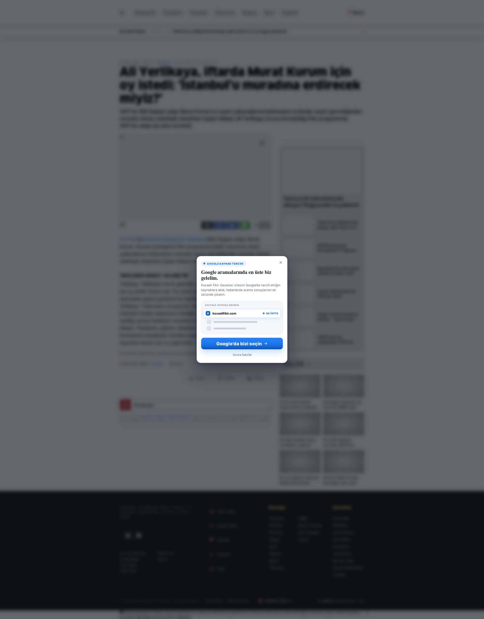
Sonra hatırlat (242, 355)
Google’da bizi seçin (239, 343)
